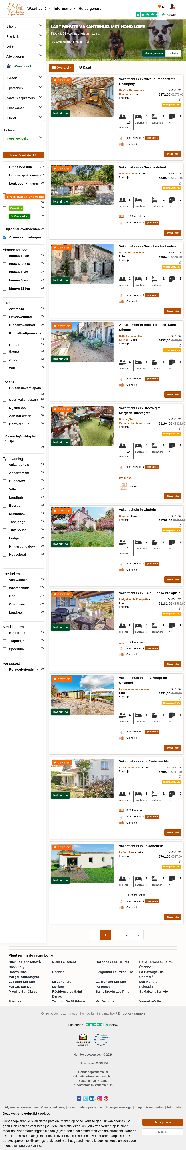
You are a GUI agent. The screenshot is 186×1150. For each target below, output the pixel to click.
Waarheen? (37, 9)
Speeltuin (16, 649)
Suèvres (15, 1001)
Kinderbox (17, 633)
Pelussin (146, 986)
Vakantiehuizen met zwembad (93, 1076)
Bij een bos (18, 408)
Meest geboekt (154, 53)
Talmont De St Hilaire (68, 1001)
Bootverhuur (19, 424)
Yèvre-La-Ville (150, 1001)
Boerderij (16, 505)
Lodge (14, 538)
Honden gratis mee (24, 175)
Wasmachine (19, 588)
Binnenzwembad (22, 325)
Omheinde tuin (20, 167)
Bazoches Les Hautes (112, 962)
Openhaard (17, 604)
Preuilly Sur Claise (23, 991)
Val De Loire (105, 1001)
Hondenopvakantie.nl (93, 1072)
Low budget (173, 53)
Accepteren (163, 1122)
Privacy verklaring (53, 1107)
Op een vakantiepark (25, 388)
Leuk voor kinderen (24, 183)
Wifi (12, 368)
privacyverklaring (27, 1145)
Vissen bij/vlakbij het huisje (21, 438)
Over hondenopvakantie (85, 1107)
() (163, 6)
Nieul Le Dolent (64, 962)
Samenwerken (154, 1107)
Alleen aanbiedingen (25, 237)
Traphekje (16, 641)
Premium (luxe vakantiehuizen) (25, 196)
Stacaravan (18, 514)
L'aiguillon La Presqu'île (114, 972)
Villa (12, 489)
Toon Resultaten (21, 155)
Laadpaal (16, 612)
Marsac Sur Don (21, 986)
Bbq (12, 596)
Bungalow (17, 481)
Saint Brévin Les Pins (112, 991)
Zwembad (16, 309)
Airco (13, 359)
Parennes (103, 986)
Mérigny (58, 986)
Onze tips (16, 208)
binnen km (18, 272)
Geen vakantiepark (23, 399)
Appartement (19, 473)
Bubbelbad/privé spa (25, 333)
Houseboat (17, 554)
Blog (138, 1107)
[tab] (61, 68)
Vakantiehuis (19, 465)
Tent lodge (17, 522)
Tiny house (17, 530)
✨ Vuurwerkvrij (19, 216)
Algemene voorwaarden (21, 1107)
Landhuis (16, 497)
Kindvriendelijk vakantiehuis (93, 1085)
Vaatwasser (18, 580)
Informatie (63, 9)
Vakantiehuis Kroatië (93, 1080)
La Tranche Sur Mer (111, 982)
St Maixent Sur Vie (153, 991)
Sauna (14, 351)
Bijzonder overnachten (22, 229)
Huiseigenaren (91, 9)
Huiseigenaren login (118, 1107)
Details (162, 1131)
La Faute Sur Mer (22, 982)
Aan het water (20, 416)
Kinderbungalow (22, 546)
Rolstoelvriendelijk (23, 669)
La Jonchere (61, 982)
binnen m (19, 256)
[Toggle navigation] (181, 6)
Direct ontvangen (131, 1013)
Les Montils (148, 982)
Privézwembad (20, 317)
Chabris (58, 972)
